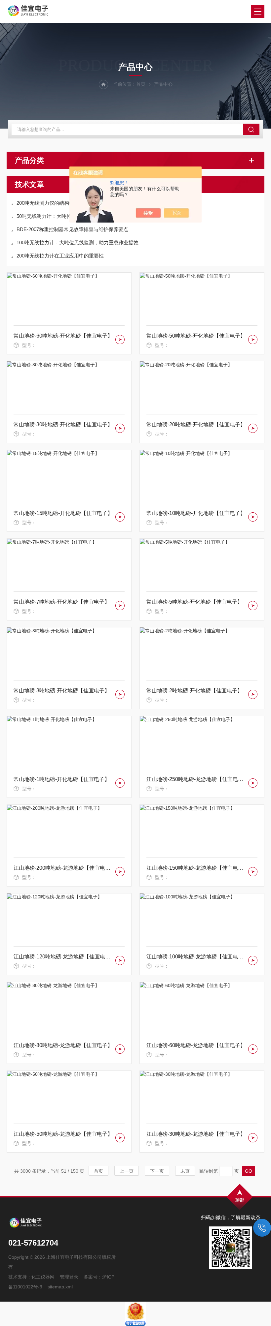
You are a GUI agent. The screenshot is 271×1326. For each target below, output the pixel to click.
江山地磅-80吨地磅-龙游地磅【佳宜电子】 (63, 1045)
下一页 (157, 1171)
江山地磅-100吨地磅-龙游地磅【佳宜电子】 (196, 956)
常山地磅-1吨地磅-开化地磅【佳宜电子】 (62, 779)
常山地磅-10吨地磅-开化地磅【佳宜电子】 (196, 513)
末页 (185, 1171)
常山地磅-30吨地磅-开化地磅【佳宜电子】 (63, 424)
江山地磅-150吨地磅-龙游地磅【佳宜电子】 (196, 868)
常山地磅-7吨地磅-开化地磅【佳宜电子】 (62, 602)
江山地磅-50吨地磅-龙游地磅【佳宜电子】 (63, 1134)
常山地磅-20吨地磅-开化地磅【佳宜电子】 (196, 424)
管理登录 (69, 1277)
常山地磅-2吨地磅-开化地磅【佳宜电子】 (194, 690)
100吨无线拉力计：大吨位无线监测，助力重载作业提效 (77, 242)
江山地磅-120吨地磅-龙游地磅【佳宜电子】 (63, 956)
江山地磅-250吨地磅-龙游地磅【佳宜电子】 (196, 779)
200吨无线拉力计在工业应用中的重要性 (60, 255)
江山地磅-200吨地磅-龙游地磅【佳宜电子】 (63, 868)
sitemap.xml (60, 1286)
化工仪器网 (43, 1277)
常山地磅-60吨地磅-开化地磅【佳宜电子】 (63, 336)
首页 (140, 84)
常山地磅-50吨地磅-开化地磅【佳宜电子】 (196, 336)
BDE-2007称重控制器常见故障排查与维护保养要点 (72, 229)
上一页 (127, 1171)
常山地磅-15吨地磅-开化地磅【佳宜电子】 (63, 513)
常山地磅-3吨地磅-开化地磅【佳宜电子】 (62, 690)
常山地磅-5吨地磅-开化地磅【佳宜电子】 (194, 602)
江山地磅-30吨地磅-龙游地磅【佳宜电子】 (196, 1134)
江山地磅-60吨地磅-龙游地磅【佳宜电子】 (196, 1045)
